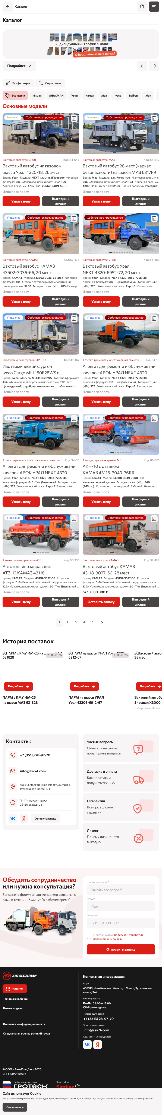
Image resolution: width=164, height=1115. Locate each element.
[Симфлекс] (68, 1085)
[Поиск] (142, 6)
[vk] (13, 818)
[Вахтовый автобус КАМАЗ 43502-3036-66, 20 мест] (41, 260)
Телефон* (92, 915)
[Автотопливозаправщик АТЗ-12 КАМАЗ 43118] (41, 560)
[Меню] (154, 6)
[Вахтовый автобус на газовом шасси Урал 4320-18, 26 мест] (41, 160)
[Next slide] (154, 66)
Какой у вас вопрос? (98, 882)
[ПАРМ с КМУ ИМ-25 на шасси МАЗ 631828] (33, 678)
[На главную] (36, 976)
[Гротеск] (25, 1085)
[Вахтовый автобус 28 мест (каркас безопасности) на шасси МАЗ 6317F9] (121, 160)
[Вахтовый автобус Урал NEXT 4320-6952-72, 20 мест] (121, 260)
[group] (81, 44)
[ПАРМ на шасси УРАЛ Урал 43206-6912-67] (98, 678)
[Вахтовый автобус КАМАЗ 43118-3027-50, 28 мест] (121, 560)
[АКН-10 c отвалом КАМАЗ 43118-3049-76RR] (121, 460)
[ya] (24, 818)
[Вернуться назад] (8, 6)
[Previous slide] (142, 66)
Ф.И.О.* (91, 898)
